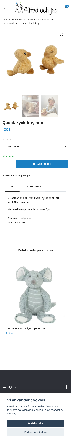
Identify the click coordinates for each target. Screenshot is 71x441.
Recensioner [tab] (32, 186)
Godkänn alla (35, 423)
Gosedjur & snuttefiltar (40, 19)
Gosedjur (12, 23)
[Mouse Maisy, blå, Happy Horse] (35, 294)
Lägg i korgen (44, 164)
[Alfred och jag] (36, 8)
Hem (5, 19)
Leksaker (17, 19)
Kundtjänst (10, 387)
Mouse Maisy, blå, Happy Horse (26, 328)
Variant (7, 139)
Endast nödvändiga (35, 432)
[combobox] (35, 146)
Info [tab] (12, 186)
